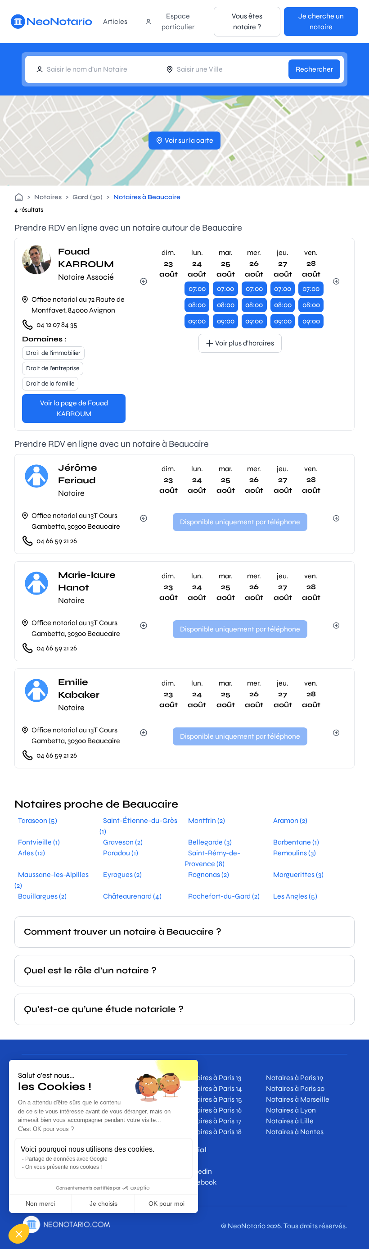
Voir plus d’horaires (244, 343)
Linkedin (198, 1171)
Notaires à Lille (290, 1121)
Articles (115, 21)
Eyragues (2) (122, 874)
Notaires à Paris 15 (213, 1099)
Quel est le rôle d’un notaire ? (90, 970)
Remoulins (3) (294, 853)
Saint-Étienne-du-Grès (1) (138, 826)
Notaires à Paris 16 (213, 1110)
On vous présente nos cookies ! (63, 1167)
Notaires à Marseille (297, 1099)
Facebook (200, 1182)
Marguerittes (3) (298, 874)
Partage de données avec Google (66, 1159)
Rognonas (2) (208, 874)
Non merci (40, 1203)
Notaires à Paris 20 (295, 1088)
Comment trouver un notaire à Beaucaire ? (122, 931)
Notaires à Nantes (295, 1131)
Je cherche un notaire (321, 21)
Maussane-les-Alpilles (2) (51, 880)
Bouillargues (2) (42, 896)
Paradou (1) (120, 853)
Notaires (48, 197)
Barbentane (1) (296, 842)
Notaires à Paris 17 (212, 1121)
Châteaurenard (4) (132, 896)
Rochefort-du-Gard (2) (224, 896)
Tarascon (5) (37, 820)
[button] (19, 1233)
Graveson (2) (123, 842)
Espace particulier (178, 21)
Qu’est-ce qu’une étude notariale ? (104, 1009)
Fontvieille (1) (39, 842)
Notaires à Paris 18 (213, 1131)
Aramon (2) (290, 820)
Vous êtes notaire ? (247, 21)
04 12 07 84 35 (56, 324)
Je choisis (103, 1203)
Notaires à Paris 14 (213, 1088)
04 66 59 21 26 (56, 540)
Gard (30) (87, 197)
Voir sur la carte (189, 140)
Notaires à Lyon (291, 1110)
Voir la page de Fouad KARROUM (74, 408)
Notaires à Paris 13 (212, 1077)
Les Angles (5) (295, 896)
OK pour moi (166, 1203)
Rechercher (314, 69)
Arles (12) (31, 853)
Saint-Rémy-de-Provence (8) (212, 858)
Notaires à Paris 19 (294, 1077)
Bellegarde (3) (210, 842)
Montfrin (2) (206, 820)
